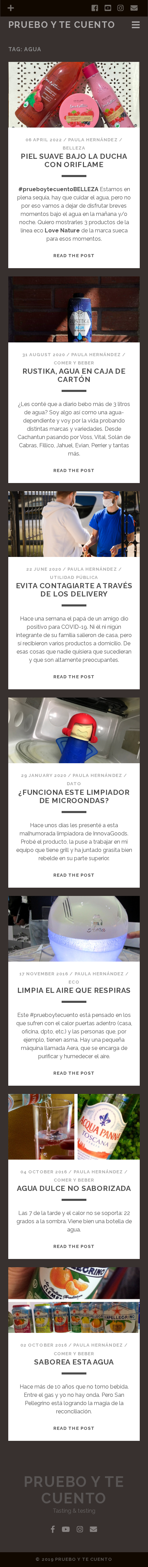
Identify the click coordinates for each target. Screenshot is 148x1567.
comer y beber (29, 34)
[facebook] (95, 8)
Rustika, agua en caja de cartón (74, 375)
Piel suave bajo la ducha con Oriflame (74, 160)
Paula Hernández (93, 139)
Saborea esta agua (74, 1362)
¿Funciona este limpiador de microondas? (74, 796)
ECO (73, 982)
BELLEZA (74, 148)
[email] (134, 8)
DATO (74, 783)
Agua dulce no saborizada (74, 1188)
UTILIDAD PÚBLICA (74, 577)
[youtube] (108, 8)
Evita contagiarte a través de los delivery (74, 589)
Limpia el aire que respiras (74, 990)
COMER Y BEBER (74, 362)
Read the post (74, 255)
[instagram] (120, 8)
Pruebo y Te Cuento (61, 25)
